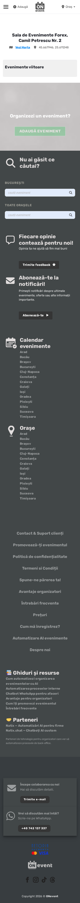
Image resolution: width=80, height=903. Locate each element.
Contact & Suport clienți (40, 533)
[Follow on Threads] (52, 880)
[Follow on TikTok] (44, 880)
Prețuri (40, 614)
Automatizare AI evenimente (40, 638)
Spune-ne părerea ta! (40, 580)
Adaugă (22, 7)
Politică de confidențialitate (40, 556)
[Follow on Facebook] (27, 880)
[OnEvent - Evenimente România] (40, 6)
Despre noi (40, 649)
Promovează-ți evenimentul (40, 545)
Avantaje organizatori (40, 591)
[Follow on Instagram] (36, 880)
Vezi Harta (22, 47)
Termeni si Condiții (40, 568)
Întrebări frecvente (40, 603)
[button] (6, 6)
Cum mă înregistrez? (40, 626)
